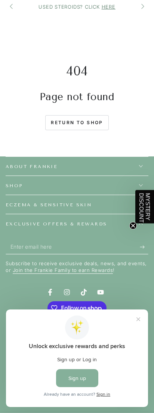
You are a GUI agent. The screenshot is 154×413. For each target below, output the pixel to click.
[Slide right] (142, 7)
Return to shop (77, 122)
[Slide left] (12, 7)
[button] (144, 206)
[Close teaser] (133, 225)
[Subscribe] (144, 247)
